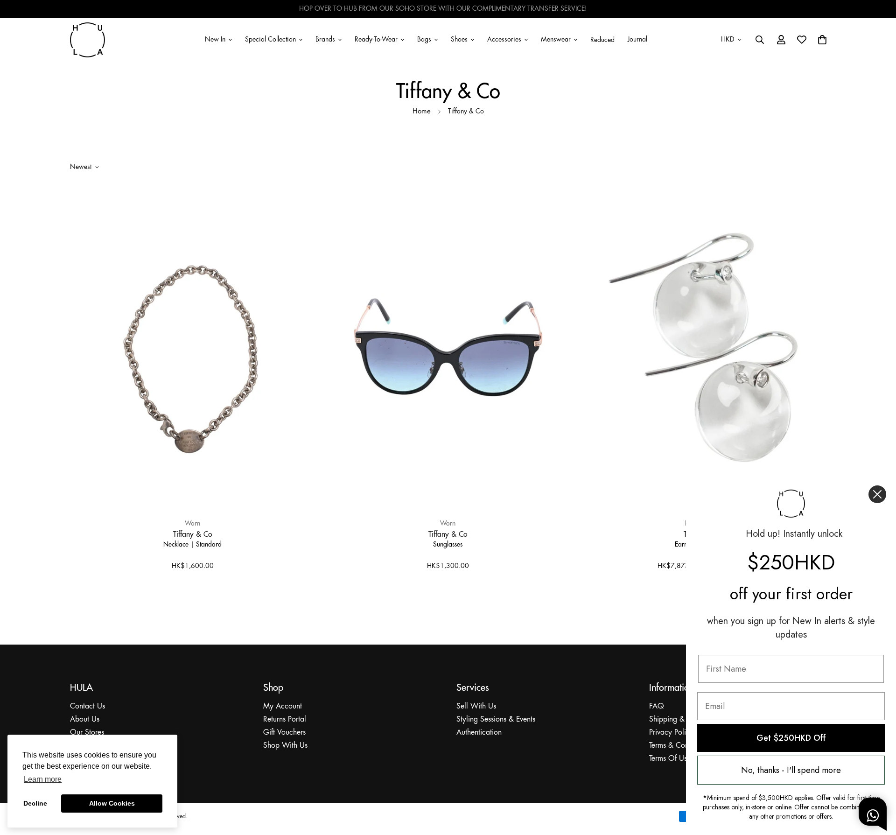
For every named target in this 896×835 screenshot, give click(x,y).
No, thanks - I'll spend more (791, 770)
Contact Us (87, 706)
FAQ (656, 706)
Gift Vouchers (284, 733)
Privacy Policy (671, 733)
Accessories (504, 39)
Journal (637, 39)
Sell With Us (476, 706)
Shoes (459, 39)
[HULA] (87, 39)
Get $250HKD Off (791, 738)
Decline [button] (35, 803)
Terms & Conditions (679, 746)
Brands (325, 39)
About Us (84, 719)
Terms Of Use (670, 759)
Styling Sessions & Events (495, 719)
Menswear (556, 39)
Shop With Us (285, 746)
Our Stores (87, 733)
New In (215, 39)
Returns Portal (284, 719)
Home (422, 111)
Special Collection (270, 39)
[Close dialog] (877, 494)
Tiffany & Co (192, 534)
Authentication (479, 733)
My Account (282, 706)
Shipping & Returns (679, 719)
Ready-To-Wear (376, 39)
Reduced (602, 40)
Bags (424, 39)
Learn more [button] (43, 779)
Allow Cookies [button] (112, 803)
